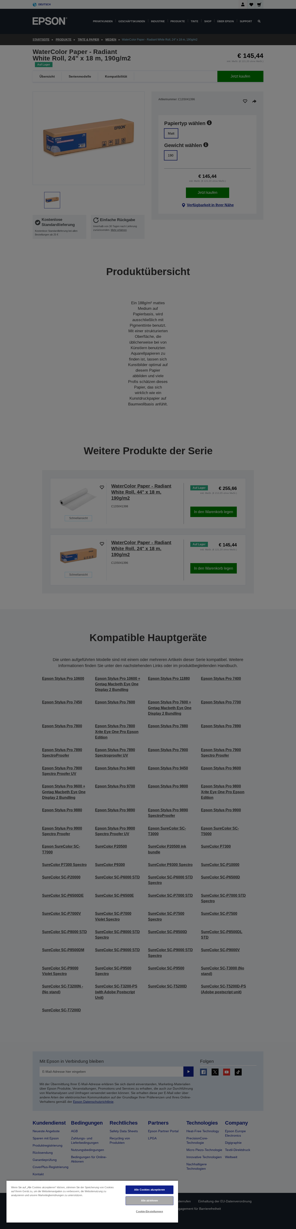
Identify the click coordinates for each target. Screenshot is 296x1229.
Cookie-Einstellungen (149, 1211)
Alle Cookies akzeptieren (149, 1189)
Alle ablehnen (149, 1200)
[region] (92, 1201)
